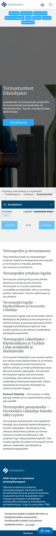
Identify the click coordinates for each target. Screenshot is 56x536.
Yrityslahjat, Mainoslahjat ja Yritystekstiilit (21, 191)
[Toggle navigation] (51, 4)
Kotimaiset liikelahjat (14, 18)
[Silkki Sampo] (12, 4)
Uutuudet (47, 18)
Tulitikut (36, 18)
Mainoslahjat (26, 13)
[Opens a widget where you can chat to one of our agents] (45, 531)
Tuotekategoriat (12, 194)
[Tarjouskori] (43, 4)
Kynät (28, 18)
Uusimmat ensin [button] (43, 211)
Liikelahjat (14, 13)
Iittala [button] (6, 215)
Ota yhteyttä (18, 122)
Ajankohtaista (28, 22)
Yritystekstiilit (40, 13)
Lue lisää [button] (29, 524)
